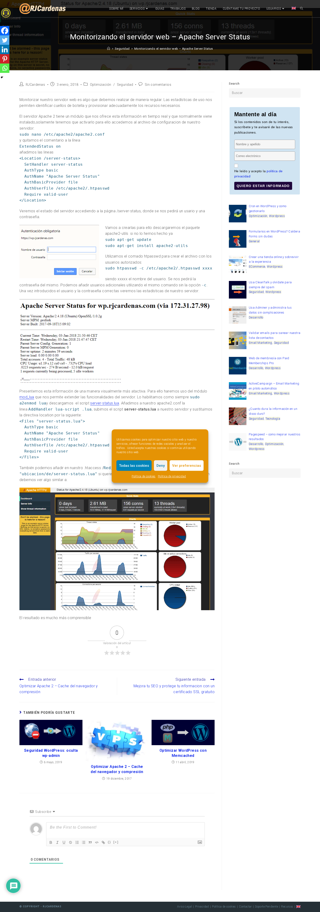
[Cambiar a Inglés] (294, 8)
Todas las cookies (134, 465)
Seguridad (125, 84)
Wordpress (277, 216)
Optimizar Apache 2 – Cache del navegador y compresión (117, 769)
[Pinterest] (4, 59)
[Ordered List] (77, 842)
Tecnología (272, 418)
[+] (116, 842)
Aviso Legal (184, 906)
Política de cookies (144, 476)
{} (109, 842)
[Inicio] (108, 48)
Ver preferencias (186, 465)
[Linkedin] (4, 49)
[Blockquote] (90, 842)
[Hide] (2, 77)
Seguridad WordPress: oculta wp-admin (51, 753)
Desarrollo (256, 317)
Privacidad (202, 906)
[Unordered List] (83, 842)
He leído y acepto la (258, 173)
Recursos (287, 906)
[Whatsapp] (4, 68)
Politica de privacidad (172, 476)
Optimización (100, 84)
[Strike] (70, 842)
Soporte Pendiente (266, 906)
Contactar (245, 906)
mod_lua (26, 397)
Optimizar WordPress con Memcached (183, 753)
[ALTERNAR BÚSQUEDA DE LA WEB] (301, 8)
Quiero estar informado (263, 186)
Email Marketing (260, 342)
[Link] (103, 842)
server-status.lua (104, 403)
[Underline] (64, 842)
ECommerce (257, 266)
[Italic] (57, 842)
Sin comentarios (158, 84)
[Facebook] (4, 30)
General (254, 241)
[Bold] (51, 842)
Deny (160, 465)
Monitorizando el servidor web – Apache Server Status (173, 48)
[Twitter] (4, 40)
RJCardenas (35, 84)
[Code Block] (96, 842)
